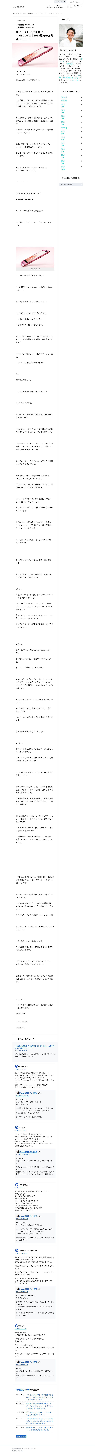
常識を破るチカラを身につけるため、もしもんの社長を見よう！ (39, 1413)
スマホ (78, 6)
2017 (63, 144)
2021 (63, 123)
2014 (63, 162)
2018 (63, 138)
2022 (63, 117)
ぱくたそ (70, 64)
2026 (64, 97)
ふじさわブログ (28, 1448)
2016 (63, 150)
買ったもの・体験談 (58, 6)
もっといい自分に (68, 6)
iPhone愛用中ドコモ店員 (28, 1093)
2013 (63, 168)
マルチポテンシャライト (71, 78)
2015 (63, 156)
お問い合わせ (76, 2)
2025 (64, 101)
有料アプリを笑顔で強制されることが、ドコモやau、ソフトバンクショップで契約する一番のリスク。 (39, 1406)
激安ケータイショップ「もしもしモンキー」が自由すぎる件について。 (39, 1428)
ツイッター (76, 80)
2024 (63, 105)
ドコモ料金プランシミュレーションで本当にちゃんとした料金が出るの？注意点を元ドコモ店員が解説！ (39, 1421)
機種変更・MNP (23, 1390)
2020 (64, 128)
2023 (63, 111)
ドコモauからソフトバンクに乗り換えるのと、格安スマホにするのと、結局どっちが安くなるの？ (39, 1397)
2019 (63, 132)
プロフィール (49, 6)
